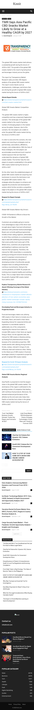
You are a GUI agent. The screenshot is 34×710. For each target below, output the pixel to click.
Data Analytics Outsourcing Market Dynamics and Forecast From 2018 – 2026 (15, 485)
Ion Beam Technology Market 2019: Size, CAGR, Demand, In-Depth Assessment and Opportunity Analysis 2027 (17, 498)
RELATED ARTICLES (9, 430)
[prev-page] (3, 465)
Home (3, 16)
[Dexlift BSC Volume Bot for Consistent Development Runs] (6, 446)
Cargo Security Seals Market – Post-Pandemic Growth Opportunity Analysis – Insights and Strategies (17, 525)
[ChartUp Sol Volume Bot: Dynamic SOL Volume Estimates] (6, 437)
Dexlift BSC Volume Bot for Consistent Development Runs (22, 446)
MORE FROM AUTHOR (23, 430)
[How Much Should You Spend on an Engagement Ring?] (6, 648)
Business (9, 16)
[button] (3, 11)
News (9, 18)
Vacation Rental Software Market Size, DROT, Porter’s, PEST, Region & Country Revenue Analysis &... (16, 511)
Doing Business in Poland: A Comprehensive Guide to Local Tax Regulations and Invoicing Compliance (16, 563)
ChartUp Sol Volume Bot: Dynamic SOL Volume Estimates (21, 437)
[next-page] (6, 465)
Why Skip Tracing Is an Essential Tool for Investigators (15, 582)
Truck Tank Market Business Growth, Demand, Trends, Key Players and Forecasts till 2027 (9, 417)
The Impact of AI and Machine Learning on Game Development (15, 600)
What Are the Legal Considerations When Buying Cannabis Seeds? (17, 594)
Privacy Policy (17, 704)
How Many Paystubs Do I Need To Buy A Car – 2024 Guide (16, 588)
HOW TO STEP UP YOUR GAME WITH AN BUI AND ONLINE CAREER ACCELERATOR (17, 576)
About (24, 704)
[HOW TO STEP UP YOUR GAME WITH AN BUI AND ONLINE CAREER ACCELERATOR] (6, 455)
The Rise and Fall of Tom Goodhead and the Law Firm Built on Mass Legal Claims (17, 544)
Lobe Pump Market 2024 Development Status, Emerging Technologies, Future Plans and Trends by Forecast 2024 (25, 418)
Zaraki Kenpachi (8, 35)
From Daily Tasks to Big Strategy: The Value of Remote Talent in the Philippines (17, 570)
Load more (16, 534)
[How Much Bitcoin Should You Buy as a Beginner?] (6, 639)
